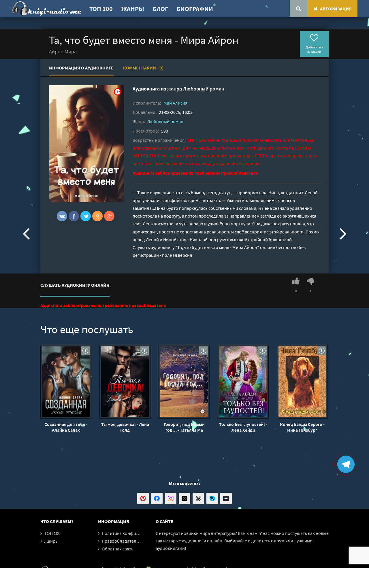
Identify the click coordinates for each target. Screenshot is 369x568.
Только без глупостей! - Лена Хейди (243, 427)
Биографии (195, 9)
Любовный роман (203, 88)
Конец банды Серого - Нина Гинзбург (302, 427)
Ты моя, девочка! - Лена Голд (125, 427)
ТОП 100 (101, 9)
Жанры (132, 9)
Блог (160, 9)
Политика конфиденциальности (135, 533)
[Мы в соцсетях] (143, 498)
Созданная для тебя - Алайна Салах (65, 427)
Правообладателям (122, 541)
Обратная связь (117, 549)
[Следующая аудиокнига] (343, 233)
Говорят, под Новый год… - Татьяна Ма (184, 427)
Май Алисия (175, 103)
